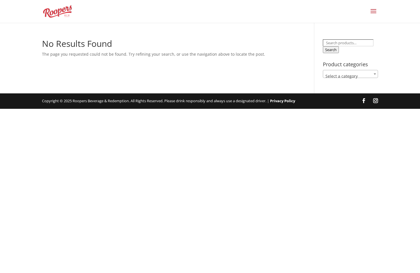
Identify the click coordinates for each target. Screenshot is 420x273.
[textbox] (350, 76)
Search (331, 49)
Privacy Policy (282, 100)
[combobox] (350, 74)
